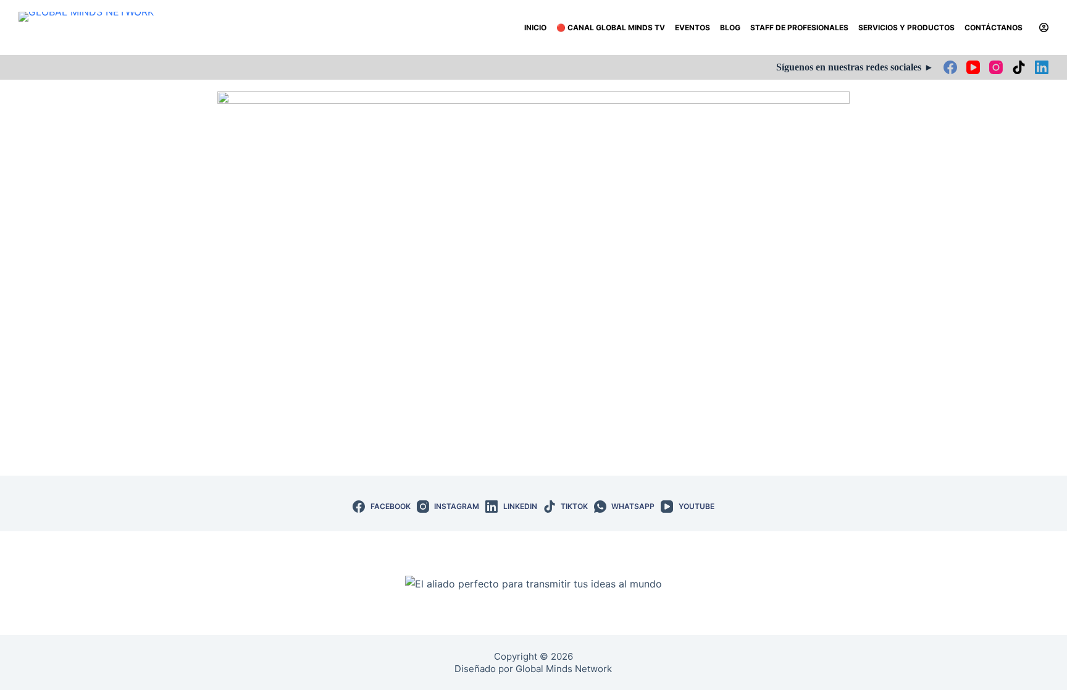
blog (730, 27)
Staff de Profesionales (799, 27)
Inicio (535, 27)
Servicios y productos (906, 27)
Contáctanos (993, 27)
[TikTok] (1019, 67)
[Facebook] (950, 67)
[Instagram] (996, 67)
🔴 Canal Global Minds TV (610, 27)
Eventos (692, 27)
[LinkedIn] (1041, 67)
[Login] (1043, 27)
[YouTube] (973, 67)
